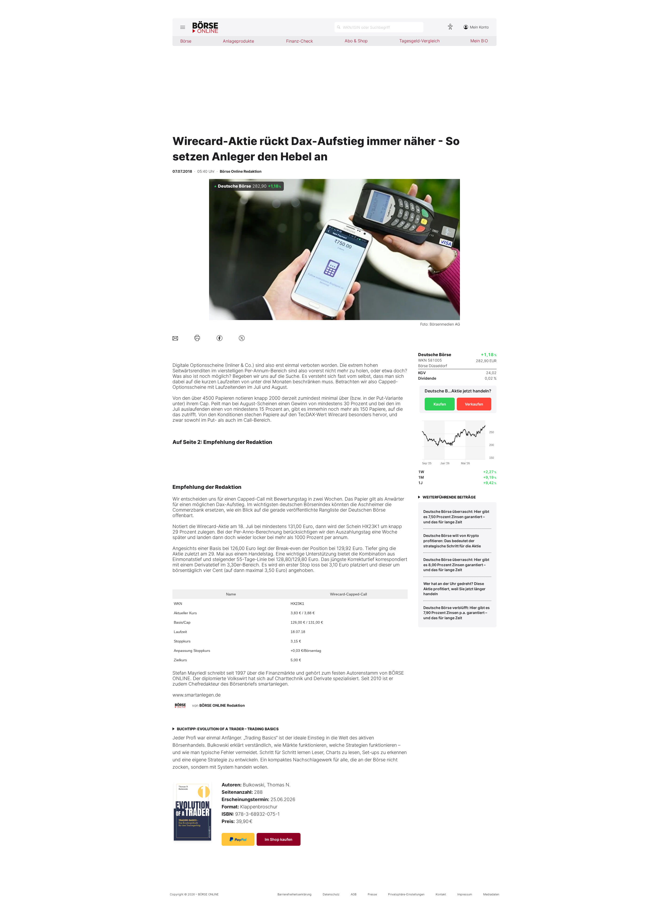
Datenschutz (331, 894)
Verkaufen (474, 404)
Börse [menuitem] (185, 41)
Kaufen (440, 404)
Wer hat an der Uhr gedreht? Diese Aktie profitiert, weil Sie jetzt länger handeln (454, 588)
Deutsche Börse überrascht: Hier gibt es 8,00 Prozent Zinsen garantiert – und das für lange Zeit (456, 564)
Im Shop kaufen (278, 839)
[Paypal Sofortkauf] (238, 839)
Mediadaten (491, 894)
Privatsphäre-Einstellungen (406, 894)
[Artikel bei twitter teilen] (242, 338)
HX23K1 (297, 603)
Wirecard (206, 526)
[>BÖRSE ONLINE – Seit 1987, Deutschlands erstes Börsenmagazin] (205, 27)
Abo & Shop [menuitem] (356, 40)
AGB (353, 894)
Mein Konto (479, 27)
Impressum (464, 894)
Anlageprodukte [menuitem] (238, 41)
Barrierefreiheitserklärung (295, 894)
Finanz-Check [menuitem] (299, 41)
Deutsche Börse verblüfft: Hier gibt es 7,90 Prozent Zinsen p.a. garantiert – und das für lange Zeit (456, 612)
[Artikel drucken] (197, 338)
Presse (372, 894)
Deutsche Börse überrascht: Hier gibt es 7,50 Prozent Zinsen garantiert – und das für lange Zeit (456, 516)
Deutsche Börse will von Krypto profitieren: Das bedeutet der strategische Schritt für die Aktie (452, 540)
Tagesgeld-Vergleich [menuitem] (419, 40)
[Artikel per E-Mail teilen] (175, 338)
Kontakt (441, 894)
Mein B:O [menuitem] (479, 40)
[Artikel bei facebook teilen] (220, 338)
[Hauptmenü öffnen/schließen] (182, 27)
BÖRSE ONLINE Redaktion (222, 705)
